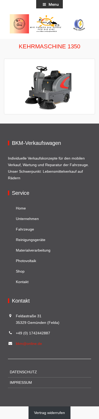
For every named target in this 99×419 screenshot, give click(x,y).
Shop (20, 271)
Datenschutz (23, 372)
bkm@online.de (29, 343)
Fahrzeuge (25, 229)
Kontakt (22, 282)
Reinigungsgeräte (30, 240)
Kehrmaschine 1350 (49, 46)
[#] (49, 24)
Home (21, 208)
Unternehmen (27, 219)
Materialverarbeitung (33, 250)
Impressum (21, 382)
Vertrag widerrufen (49, 413)
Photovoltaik (26, 261)
